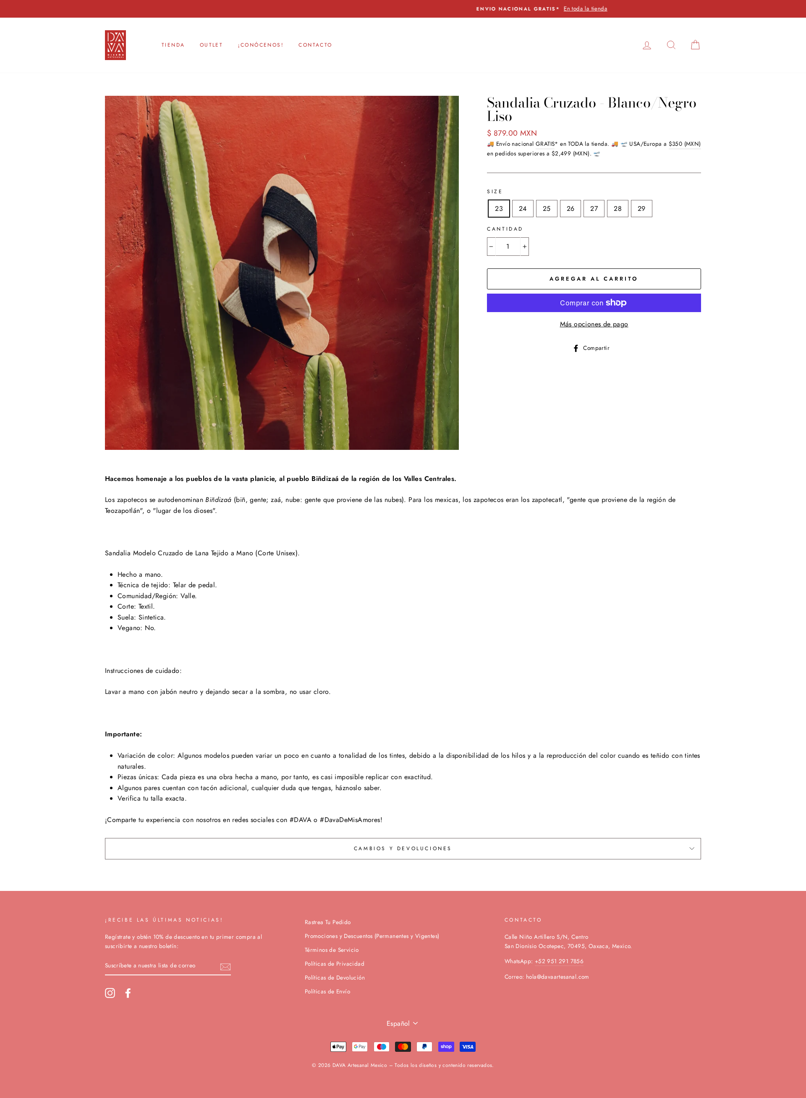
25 (547, 208)
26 (571, 208)
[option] (403, 8)
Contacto (315, 45)
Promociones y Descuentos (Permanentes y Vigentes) (372, 936)
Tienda (173, 45)
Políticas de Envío (327, 991)
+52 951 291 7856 (559, 961)
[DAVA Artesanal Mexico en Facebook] (128, 993)
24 (523, 208)
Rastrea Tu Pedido (328, 922)
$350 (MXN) (685, 143)
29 (642, 208)
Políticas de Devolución (335, 977)
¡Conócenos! (261, 45)
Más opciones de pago (594, 324)
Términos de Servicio (332, 950)
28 (618, 208)
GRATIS (545, 143)
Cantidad (505, 229)
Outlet (211, 45)
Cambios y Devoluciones (403, 848)
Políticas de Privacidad (334, 963)
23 (499, 208)
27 (594, 208)
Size (495, 191)
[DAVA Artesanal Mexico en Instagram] (110, 993)
